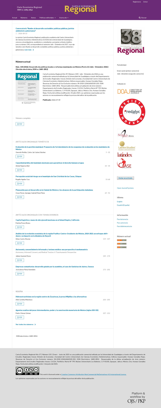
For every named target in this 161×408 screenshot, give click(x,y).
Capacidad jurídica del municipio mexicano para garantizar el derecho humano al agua (50, 163)
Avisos (33, 18)
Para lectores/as (122, 219)
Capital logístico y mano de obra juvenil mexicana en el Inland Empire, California (47, 220)
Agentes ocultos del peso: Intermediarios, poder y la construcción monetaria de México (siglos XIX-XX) (57, 310)
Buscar (144, 18)
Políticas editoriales (46, 18)
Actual (14, 18)
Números (24, 18)
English (119, 202)
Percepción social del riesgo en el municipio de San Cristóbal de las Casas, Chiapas (48, 176)
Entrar (145, 2)
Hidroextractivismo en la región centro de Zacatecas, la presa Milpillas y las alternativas (51, 297)
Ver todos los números (24, 324)
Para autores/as (122, 223)
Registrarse (137, 2)
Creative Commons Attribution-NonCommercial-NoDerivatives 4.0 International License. (93, 374)
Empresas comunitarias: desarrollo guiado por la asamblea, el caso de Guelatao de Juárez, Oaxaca (55, 267)
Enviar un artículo (125, 178)
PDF (20, 124)
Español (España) (123, 205)
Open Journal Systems (125, 188)
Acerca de (63, 18)
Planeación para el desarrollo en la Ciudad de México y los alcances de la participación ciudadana (54, 190)
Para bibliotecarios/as (124, 226)
